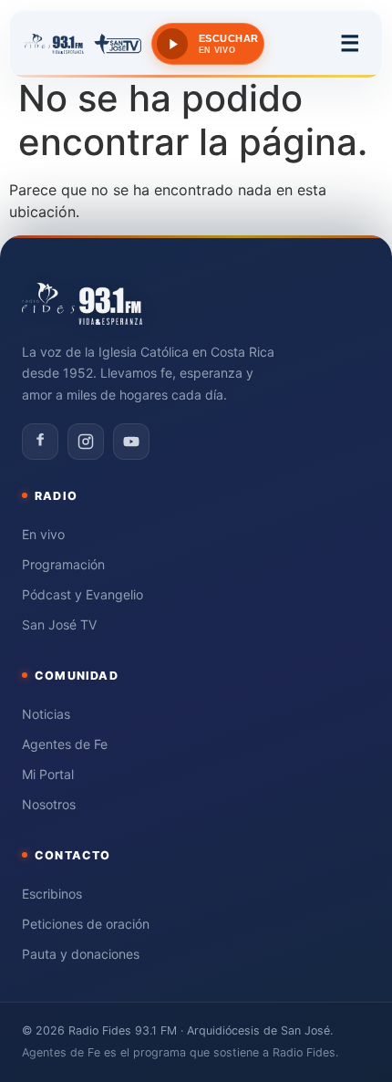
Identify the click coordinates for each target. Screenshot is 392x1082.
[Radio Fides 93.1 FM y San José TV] (83, 43)
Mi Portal (48, 774)
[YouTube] (131, 441)
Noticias (46, 714)
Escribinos (52, 893)
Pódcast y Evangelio (82, 594)
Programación (63, 564)
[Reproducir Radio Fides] (172, 43)
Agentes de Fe (65, 744)
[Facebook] (40, 441)
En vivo (43, 534)
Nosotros (49, 804)
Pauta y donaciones (80, 954)
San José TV (59, 624)
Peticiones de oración (86, 923)
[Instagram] (85, 441)
